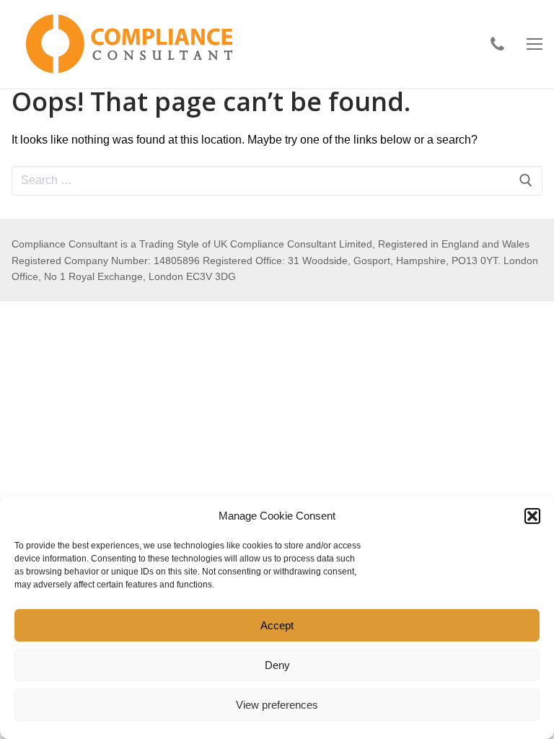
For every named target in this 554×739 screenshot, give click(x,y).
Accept (277, 625)
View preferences (277, 705)
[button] (532, 516)
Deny (277, 665)
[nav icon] (534, 44)
